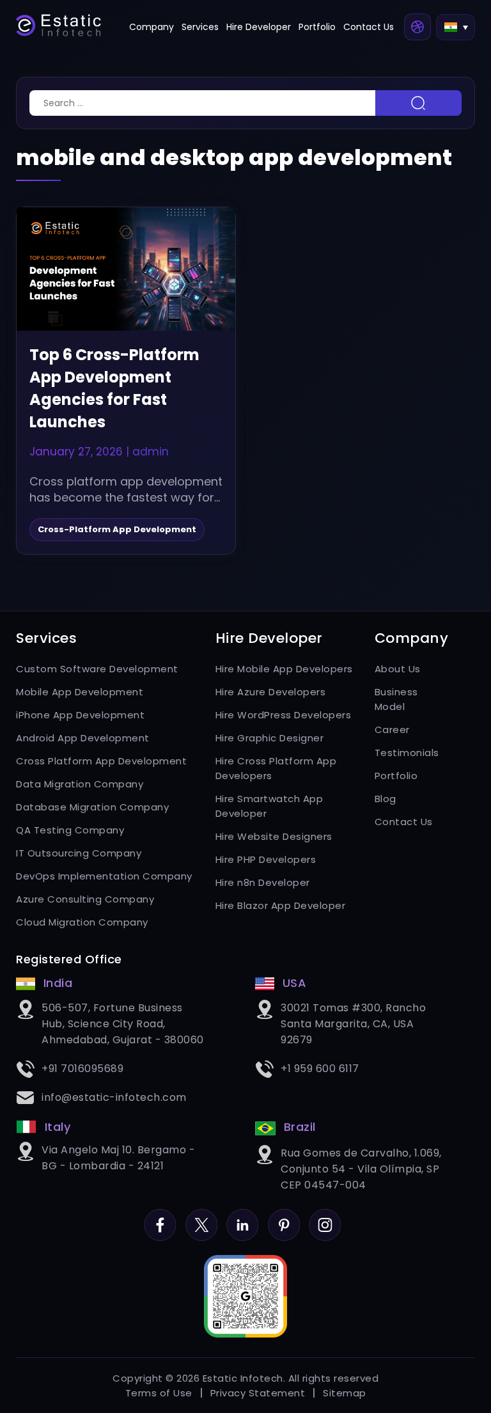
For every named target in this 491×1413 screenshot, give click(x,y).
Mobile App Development (79, 692)
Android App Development (83, 738)
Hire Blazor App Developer (280, 905)
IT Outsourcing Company (78, 853)
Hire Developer (258, 26)
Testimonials (405, 752)
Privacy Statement (258, 1393)
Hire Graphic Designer (269, 738)
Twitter (201, 1216)
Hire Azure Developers (270, 692)
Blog (385, 798)
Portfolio (317, 26)
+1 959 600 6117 (320, 1068)
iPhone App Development (80, 715)
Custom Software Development (97, 668)
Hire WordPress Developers (283, 715)
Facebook (160, 1216)
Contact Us (368, 26)
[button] (455, 27)
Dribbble (417, 26)
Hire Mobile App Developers (284, 668)
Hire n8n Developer (262, 882)
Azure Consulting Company (85, 899)
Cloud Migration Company (82, 922)
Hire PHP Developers (265, 859)
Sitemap (344, 1393)
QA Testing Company (70, 830)
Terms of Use (158, 1393)
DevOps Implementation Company (104, 876)
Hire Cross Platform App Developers (276, 768)
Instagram (325, 1216)
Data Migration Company (79, 784)
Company (151, 26)
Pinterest (284, 1216)
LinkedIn (242, 1216)
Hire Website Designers (273, 836)
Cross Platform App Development (101, 761)
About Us (398, 668)
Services (200, 26)
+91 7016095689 (82, 1068)
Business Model (396, 699)
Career (392, 729)
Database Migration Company (92, 807)
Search (418, 103)
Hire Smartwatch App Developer (269, 806)
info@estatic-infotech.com (114, 1097)
